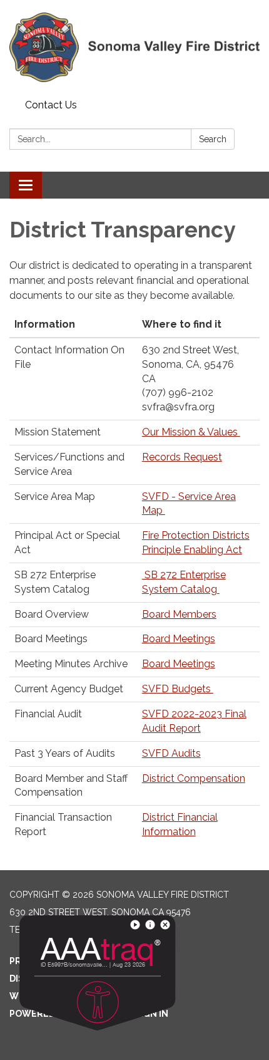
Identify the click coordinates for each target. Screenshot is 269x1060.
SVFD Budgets (177, 689)
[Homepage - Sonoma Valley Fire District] (134, 47)
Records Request (182, 457)
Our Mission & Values (191, 432)
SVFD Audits (171, 753)
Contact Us (51, 105)
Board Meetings (178, 639)
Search (212, 139)
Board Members (179, 614)
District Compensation (193, 778)
